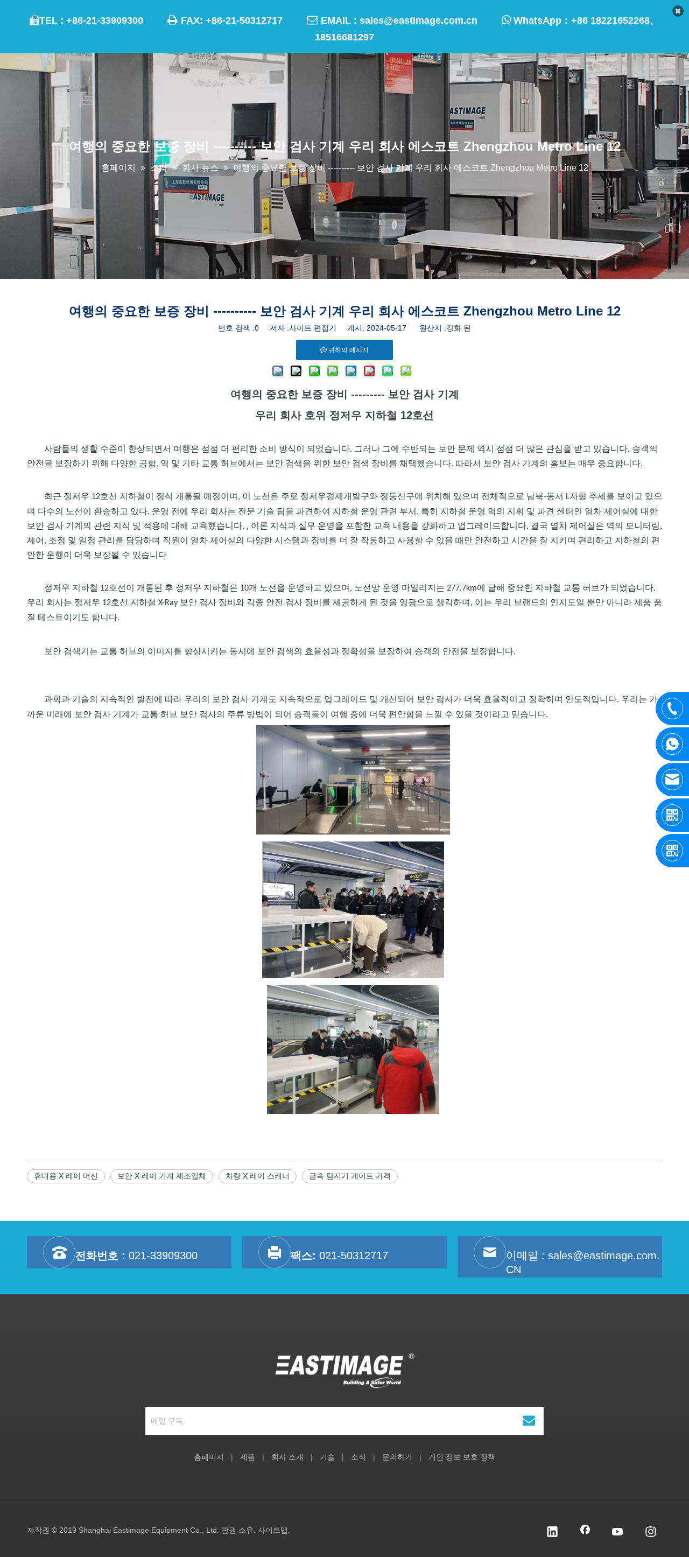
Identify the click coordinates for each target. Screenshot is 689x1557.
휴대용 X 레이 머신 (66, 1176)
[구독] (528, 1421)
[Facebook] (585, 1532)
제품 (247, 1457)
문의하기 (397, 1457)
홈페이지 (209, 1457)
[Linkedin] (552, 1532)
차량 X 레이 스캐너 (258, 1176)
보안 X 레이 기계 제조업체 (161, 1176)
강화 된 (458, 328)
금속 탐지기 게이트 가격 (350, 1176)
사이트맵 (273, 1530)
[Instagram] (650, 1532)
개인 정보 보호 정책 (461, 1457)
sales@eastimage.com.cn (418, 20)
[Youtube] (618, 1532)
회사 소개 (287, 1457)
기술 (327, 1457)
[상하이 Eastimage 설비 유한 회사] (344, 1370)
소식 (358, 1457)
